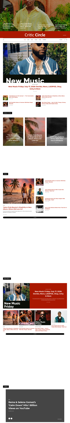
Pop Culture (21, 326)
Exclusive (4, 21)
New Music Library (35, 84)
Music (21, 21)
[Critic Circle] (35, 34)
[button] (35, 217)
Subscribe (64, 35)
